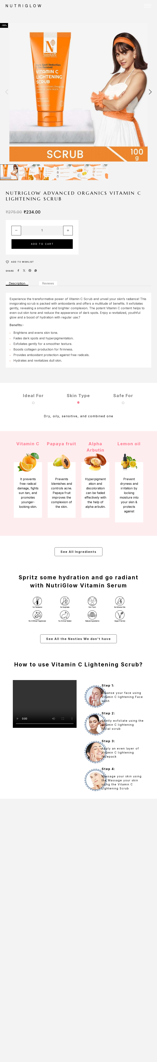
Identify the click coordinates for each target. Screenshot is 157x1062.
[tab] (17, 283)
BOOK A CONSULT (137, 23)
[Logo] (49, 6)
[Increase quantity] (68, 230)
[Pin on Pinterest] (30, 271)
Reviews (48, 283)
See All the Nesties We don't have (78, 639)
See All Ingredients (78, 552)
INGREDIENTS (120, 15)
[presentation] (6, 92)
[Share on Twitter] (24, 271)
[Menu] (147, 6)
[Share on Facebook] (18, 271)
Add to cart (42, 243)
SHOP (97, 15)
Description (17, 283)
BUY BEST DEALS (93, 23)
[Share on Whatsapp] (35, 271)
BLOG (115, 23)
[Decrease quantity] (16, 230)
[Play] (9, 172)
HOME (84, 15)
